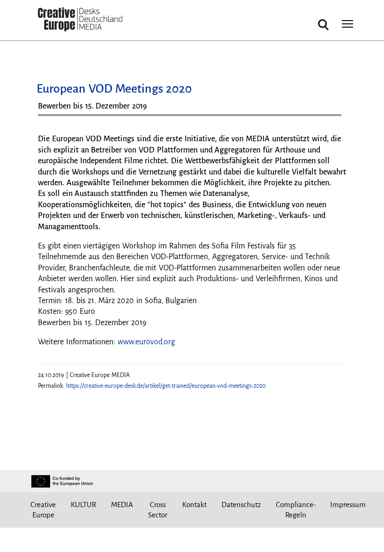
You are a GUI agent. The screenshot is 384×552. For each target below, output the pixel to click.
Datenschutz (241, 504)
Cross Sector (157, 510)
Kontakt (194, 504)
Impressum (348, 504)
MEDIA (122, 504)
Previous (54, 118)
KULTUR (83, 504)
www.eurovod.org (146, 342)
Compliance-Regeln (296, 510)
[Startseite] (80, 19)
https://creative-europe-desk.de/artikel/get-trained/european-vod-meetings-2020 (166, 386)
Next (329, 118)
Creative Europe (43, 510)
